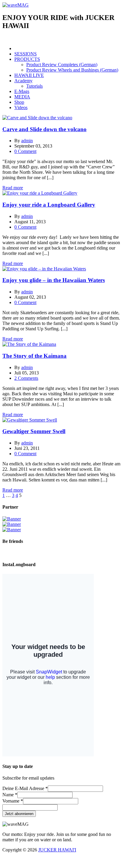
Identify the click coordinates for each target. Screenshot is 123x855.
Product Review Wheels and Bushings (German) (72, 69)
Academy (23, 80)
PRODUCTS (27, 59)
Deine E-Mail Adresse (25, 788)
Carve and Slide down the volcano (44, 129)
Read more (12, 187)
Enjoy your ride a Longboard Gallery (48, 205)
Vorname (12, 800)
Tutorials (34, 86)
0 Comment (25, 151)
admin (27, 140)
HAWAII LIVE (29, 75)
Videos (20, 107)
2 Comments (26, 378)
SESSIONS (25, 53)
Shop (19, 102)
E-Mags (21, 91)
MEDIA (22, 96)
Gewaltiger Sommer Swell (33, 431)
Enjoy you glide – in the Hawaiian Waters (53, 280)
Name (9, 794)
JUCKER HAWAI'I (57, 849)
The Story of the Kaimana (34, 356)
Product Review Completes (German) (61, 64)
